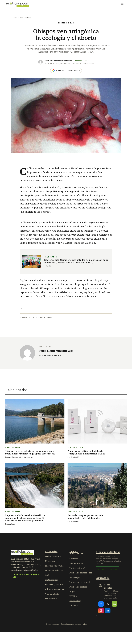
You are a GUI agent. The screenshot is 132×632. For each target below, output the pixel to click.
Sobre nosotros (76, 563)
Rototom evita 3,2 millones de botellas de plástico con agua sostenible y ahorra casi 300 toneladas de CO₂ (75, 261)
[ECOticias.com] (17, 4)
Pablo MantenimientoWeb (60, 61)
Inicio (15, 18)
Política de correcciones (80, 572)
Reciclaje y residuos (54, 584)
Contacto (73, 558)
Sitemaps (73, 605)
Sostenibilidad (25, 18)
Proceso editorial (82, 61)
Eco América (51, 598)
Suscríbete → (107, 569)
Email (49, 317)
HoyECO (73, 591)
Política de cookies (78, 586)
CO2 (47, 575)
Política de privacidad (79, 582)
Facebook (40, 317)
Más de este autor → (50, 355)
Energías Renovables (54, 565)
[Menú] (122, 4)
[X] (107, 604)
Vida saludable (52, 594)
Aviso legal (74, 577)
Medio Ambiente (53, 556)
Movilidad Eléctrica (54, 570)
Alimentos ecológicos (55, 589)
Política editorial (77, 568)
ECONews (73, 596)
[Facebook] (101, 604)
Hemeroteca (75, 601)
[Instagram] (101, 610)
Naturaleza (50, 561)
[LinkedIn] (107, 610)
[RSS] (114, 604)
